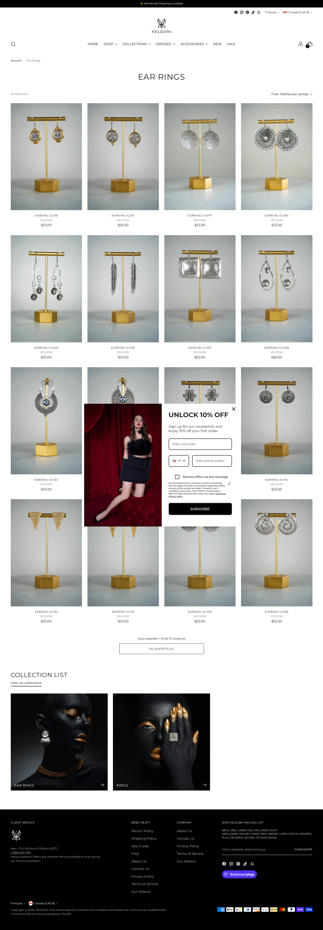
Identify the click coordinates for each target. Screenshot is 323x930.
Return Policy (142, 831)
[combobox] (179, 461)
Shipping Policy (144, 838)
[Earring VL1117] (123, 156)
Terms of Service (144, 884)
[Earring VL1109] (200, 552)
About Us (139, 861)
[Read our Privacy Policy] (229, 483)
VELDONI (41, 910)
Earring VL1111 (123, 611)
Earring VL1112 (46, 611)
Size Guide (140, 846)
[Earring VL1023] (46, 288)
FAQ (135, 853)
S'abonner (303, 849)
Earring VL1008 (276, 347)
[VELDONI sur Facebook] (236, 12)
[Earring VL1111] (123, 552)
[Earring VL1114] (276, 420)
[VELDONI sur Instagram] (242, 12)
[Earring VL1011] (200, 288)
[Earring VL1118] (46, 156)
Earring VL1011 (199, 347)
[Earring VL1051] (276, 156)
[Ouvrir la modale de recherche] (13, 44)
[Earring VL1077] (200, 156)
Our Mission (141, 892)
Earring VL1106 (277, 611)
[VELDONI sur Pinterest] (247, 12)
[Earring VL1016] (123, 288)
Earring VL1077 (200, 215)
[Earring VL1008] (276, 288)
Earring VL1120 (46, 479)
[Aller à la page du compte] (300, 44)
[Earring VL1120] (46, 420)
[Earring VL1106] (276, 552)
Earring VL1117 (123, 215)
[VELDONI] (161, 26)
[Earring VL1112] (46, 552)
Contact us (140, 869)
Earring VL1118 (46, 215)
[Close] (234, 409)
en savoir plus (161, 648)
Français (270, 12)
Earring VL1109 (200, 611)
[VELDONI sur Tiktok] (253, 12)
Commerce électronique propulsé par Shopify (41, 913)
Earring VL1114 (276, 479)
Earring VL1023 (46, 347)
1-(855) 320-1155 (21, 852)
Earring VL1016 (123, 347)
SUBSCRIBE (200, 509)
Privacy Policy (142, 876)
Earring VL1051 (277, 215)
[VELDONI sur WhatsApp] (259, 12)
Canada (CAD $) (298, 12)
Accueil (16, 60)
